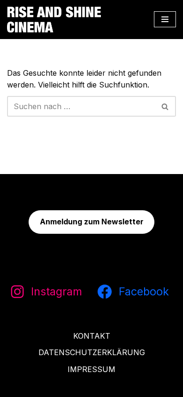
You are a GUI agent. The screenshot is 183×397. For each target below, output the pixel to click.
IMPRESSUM (91, 369)
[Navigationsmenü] (165, 19)
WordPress (133, 386)
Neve (39, 386)
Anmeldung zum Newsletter (92, 221)
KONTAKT (91, 336)
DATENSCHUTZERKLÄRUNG (91, 352)
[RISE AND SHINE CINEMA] (54, 19)
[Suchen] (165, 106)
